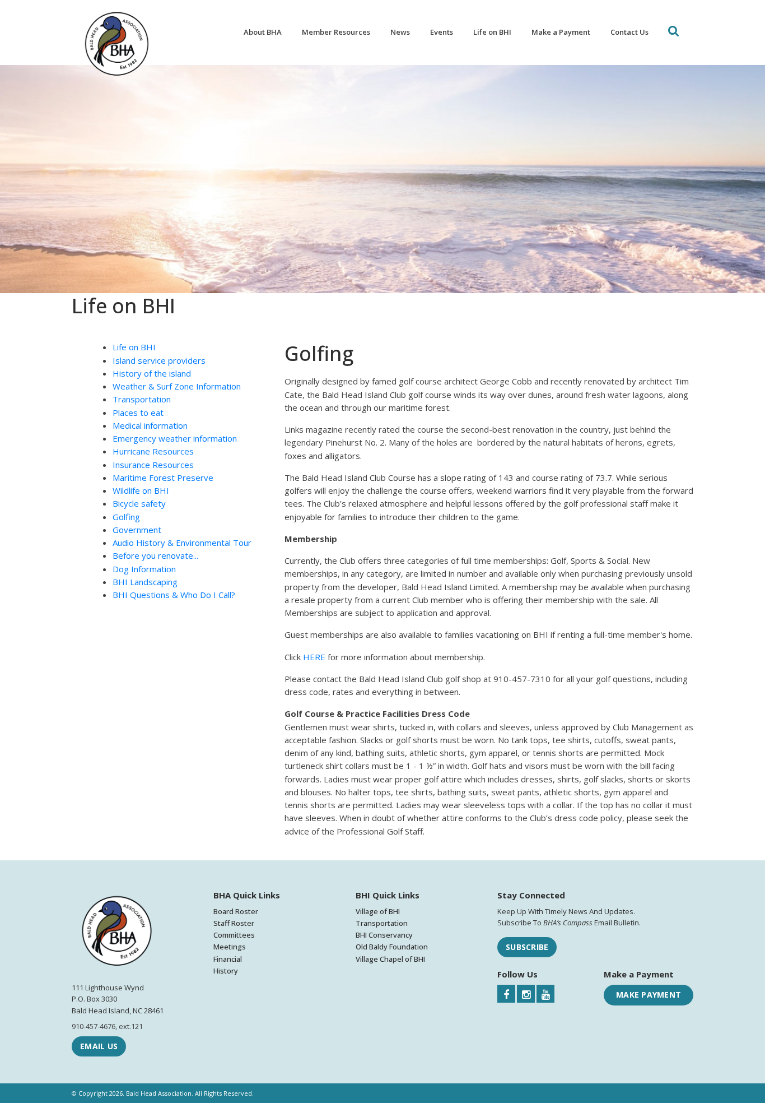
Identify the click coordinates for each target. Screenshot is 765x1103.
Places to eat (138, 412)
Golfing (126, 516)
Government (137, 529)
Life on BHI (492, 32)
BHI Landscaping (145, 581)
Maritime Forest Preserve (163, 477)
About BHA (263, 32)
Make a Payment (560, 32)
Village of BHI (378, 911)
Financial (227, 959)
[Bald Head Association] (116, 45)
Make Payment (648, 994)
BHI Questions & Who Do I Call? (174, 594)
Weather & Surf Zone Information (177, 386)
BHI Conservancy (384, 935)
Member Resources (336, 32)
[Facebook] (506, 994)
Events (441, 32)
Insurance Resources (153, 464)
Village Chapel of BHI (390, 959)
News (400, 32)
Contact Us (629, 32)
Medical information (150, 425)
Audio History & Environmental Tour (182, 542)
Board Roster (235, 911)
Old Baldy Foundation (392, 947)
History (225, 971)
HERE (314, 656)
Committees (234, 935)
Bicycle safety (139, 503)
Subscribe (527, 947)
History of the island (152, 373)
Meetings (229, 947)
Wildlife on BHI (141, 490)
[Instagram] (526, 994)
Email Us (99, 1046)
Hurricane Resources (153, 451)
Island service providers (159, 360)
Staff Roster (233, 923)
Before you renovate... (155, 555)
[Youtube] (545, 994)
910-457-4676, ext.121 (107, 1026)
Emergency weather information (175, 438)
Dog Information (144, 568)
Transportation (142, 399)
